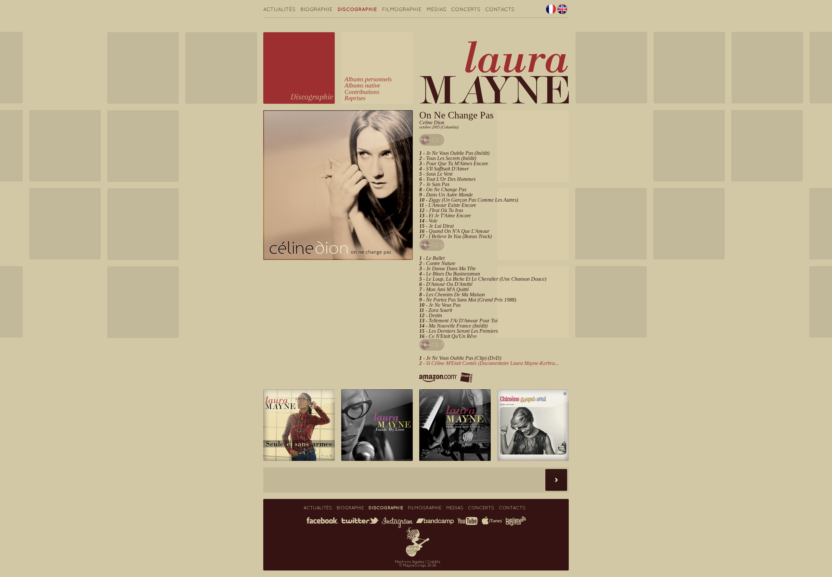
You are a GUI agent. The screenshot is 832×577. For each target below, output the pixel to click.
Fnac (466, 377)
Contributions (361, 91)
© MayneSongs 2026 (417, 565)
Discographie (357, 9)
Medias (436, 9)
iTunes (492, 521)
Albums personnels (368, 79)
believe (516, 521)
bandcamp (435, 521)
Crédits (433, 562)
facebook (322, 520)
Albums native (362, 85)
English (562, 9)
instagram (397, 522)
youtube (467, 521)
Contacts (499, 9)
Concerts (465, 9)
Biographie (316, 9)
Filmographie (402, 9)
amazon (438, 378)
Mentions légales (409, 562)
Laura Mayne (494, 72)
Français (551, 9)
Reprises (354, 98)
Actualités (279, 9)
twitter (360, 520)
